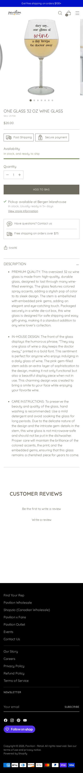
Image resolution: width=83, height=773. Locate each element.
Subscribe (72, 706)
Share (13, 247)
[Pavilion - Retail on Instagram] (12, 721)
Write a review (41, 520)
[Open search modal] (60, 13)
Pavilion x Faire (15, 617)
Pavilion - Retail (34, 745)
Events (8, 632)
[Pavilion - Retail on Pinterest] (19, 721)
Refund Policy (14, 673)
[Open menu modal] (77, 13)
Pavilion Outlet (14, 624)
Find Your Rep (14, 595)
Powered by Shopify (15, 753)
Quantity (10, 166)
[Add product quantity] (19, 175)
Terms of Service (16, 681)
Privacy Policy (14, 666)
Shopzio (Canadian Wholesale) (27, 610)
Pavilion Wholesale (18, 602)
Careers (10, 659)
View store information (23, 211)
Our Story (11, 651)
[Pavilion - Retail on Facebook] (6, 721)
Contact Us (12, 639)
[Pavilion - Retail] (15, 13)
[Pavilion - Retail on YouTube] (25, 721)
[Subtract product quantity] (7, 175)
